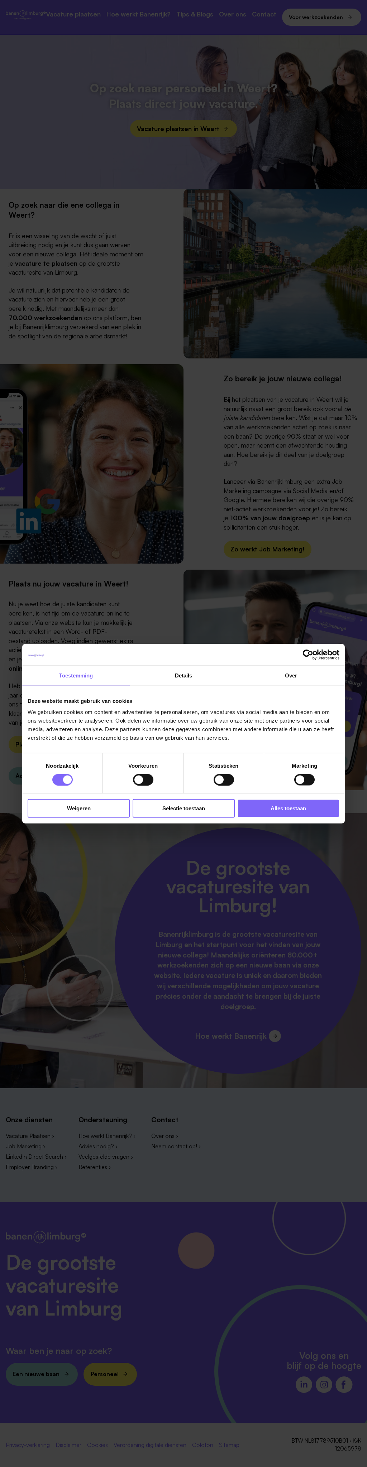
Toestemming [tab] (76, 675)
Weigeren (79, 808)
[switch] (143, 779)
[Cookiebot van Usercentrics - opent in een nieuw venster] (308, 654)
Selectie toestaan (183, 808)
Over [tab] (291, 675)
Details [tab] (183, 675)
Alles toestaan (288, 808)
